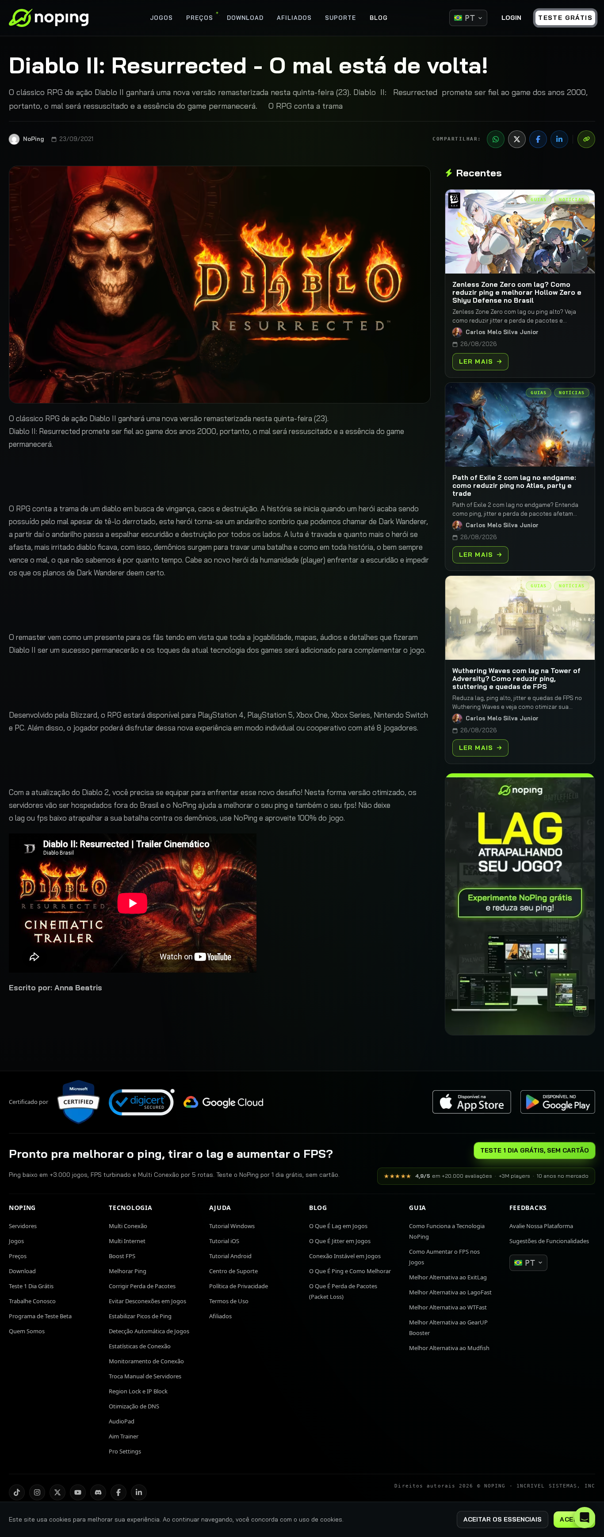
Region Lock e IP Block (138, 1391)
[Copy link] (586, 139)
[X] (517, 139)
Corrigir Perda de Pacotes (142, 1286)
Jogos (16, 1241)
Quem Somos (27, 1331)
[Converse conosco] (584, 1517)
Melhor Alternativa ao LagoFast (450, 1292)
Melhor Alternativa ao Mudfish (449, 1348)
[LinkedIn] (559, 139)
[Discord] (98, 1492)
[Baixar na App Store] (471, 1102)
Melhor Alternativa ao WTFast (448, 1307)
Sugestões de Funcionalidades (549, 1241)
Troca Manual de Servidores (145, 1376)
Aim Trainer (123, 1436)
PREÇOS (199, 17)
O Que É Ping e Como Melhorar (350, 1271)
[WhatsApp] (496, 139)
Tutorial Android (230, 1256)
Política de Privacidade (238, 1286)
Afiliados (220, 1316)
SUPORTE (340, 17)
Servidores (23, 1226)
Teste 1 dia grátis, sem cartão (534, 1150)
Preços (18, 1256)
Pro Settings (125, 1451)
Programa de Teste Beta (40, 1316)
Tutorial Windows (232, 1226)
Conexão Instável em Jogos (345, 1256)
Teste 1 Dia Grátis (31, 1286)
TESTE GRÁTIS (565, 18)
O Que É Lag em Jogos (338, 1226)
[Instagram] (37, 1492)
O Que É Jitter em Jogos (340, 1241)
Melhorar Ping (127, 1271)
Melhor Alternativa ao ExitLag (448, 1277)
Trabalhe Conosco (32, 1301)
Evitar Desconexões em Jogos (147, 1301)
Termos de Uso (228, 1301)
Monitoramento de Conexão (146, 1361)
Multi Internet (127, 1241)
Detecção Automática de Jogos (149, 1331)
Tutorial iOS (224, 1241)
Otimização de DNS (134, 1406)
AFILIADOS (294, 17)
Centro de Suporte (233, 1271)
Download (22, 1271)
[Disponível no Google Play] (557, 1102)
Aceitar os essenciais (502, 1519)
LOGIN (511, 18)
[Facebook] (538, 139)
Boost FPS (122, 1256)
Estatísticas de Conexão (140, 1346)
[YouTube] (78, 1492)
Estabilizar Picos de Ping (140, 1316)
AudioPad (121, 1421)
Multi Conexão (128, 1226)
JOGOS (161, 17)
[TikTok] (17, 1492)
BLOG (379, 17)
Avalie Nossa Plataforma (541, 1226)
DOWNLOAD (245, 17)
